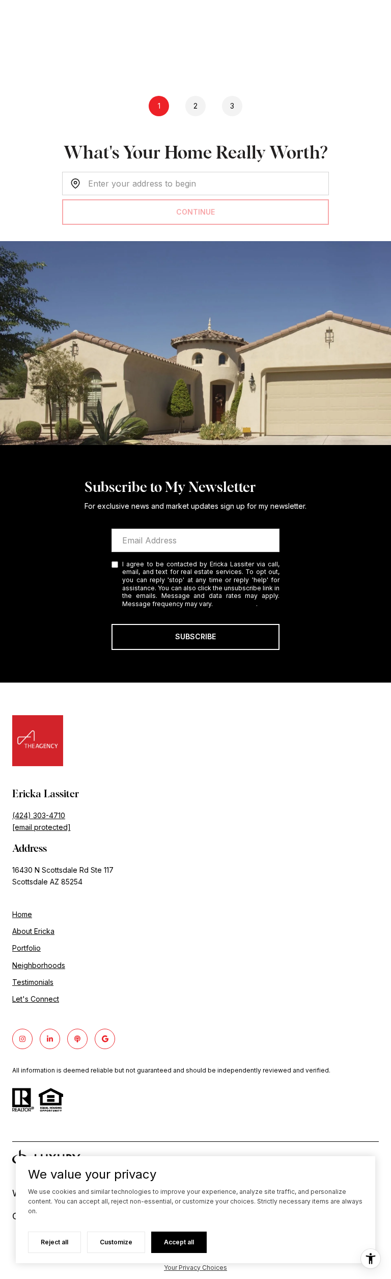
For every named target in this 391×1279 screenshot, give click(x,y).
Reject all (54, 1242)
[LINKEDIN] (50, 1039)
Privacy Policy (235, 604)
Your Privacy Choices (195, 1267)
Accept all (179, 1242)
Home (22, 914)
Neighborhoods (38, 965)
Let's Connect (35, 999)
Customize (116, 1242)
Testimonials (32, 982)
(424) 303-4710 (38, 815)
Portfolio (26, 948)
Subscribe (195, 636)
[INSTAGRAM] (22, 1039)
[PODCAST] (77, 1039)
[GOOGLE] (105, 1039)
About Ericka (33, 931)
